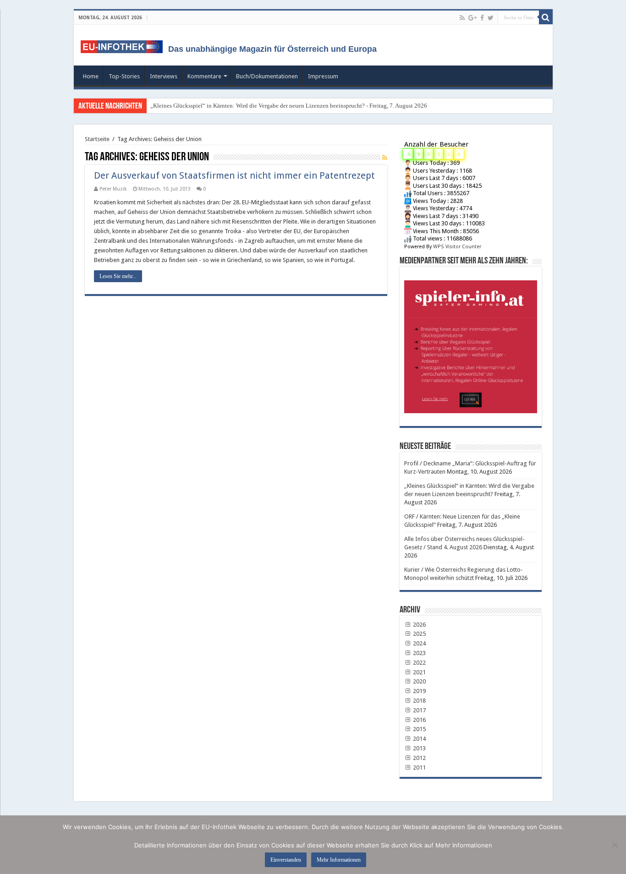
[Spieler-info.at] (470, 343)
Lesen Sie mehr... (118, 276)
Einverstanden (285, 860)
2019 (419, 691)
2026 (419, 624)
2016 (419, 719)
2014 (419, 738)
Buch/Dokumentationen (267, 76)
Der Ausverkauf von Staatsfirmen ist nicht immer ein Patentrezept (234, 175)
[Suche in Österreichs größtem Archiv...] (546, 17)
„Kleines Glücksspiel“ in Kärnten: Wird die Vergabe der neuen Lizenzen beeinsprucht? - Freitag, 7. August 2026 (288, 105)
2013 (419, 748)
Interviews (163, 76)
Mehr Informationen (339, 860)
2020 (419, 681)
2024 (419, 643)
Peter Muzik (113, 189)
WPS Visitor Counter (457, 247)
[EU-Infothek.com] (124, 45)
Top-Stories (124, 76)
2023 (419, 653)
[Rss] (462, 17)
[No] (614, 844)
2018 (419, 700)
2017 (419, 710)
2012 (419, 757)
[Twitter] (490, 17)
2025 (419, 633)
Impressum (323, 76)
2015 (419, 729)
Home (91, 76)
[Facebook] (482, 17)
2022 (419, 662)
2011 (419, 767)
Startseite (97, 139)
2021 (419, 672)
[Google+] (472, 17)
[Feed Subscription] (384, 157)
